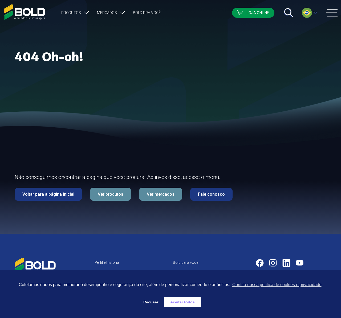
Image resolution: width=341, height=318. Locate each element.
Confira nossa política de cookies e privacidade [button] (277, 284)
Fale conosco (211, 194)
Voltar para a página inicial (48, 194)
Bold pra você (147, 13)
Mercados (107, 13)
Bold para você (185, 262)
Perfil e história (107, 262)
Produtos (71, 13)
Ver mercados (160, 194)
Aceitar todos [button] (182, 302)
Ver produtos (110, 194)
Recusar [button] (150, 302)
